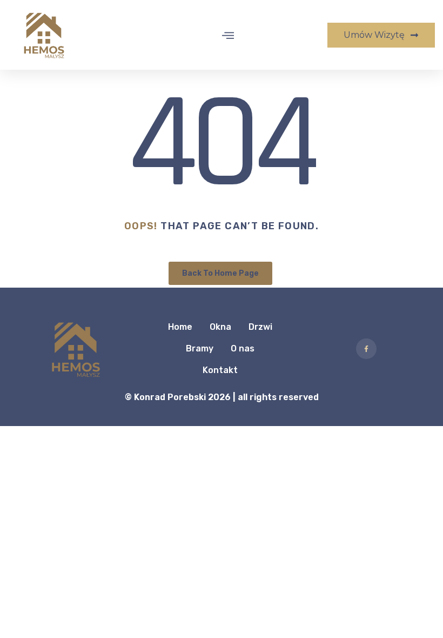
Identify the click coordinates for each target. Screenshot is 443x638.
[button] (228, 35)
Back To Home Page (220, 273)
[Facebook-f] (366, 348)
